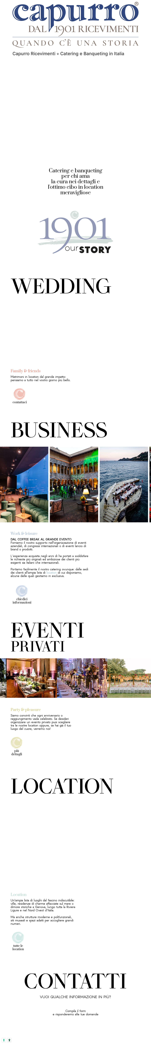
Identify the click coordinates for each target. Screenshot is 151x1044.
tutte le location (18, 947)
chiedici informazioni (22, 601)
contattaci (20, 402)
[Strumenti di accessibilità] (9, 1040)
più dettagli (16, 752)
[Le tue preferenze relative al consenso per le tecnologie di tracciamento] (4, 1040)
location (52, 572)
